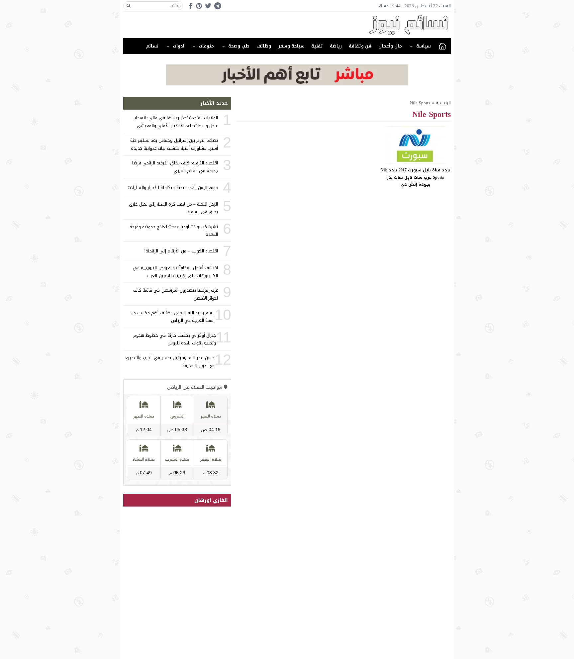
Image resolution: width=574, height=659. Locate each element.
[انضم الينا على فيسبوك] (190, 6)
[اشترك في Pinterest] (199, 6)
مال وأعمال (390, 46)
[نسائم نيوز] (287, 25)
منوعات (206, 46)
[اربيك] (287, 84)
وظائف (263, 46)
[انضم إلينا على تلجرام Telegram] (217, 6)
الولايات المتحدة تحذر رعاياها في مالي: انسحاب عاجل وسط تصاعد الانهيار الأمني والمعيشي (175, 122)
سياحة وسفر (291, 46)
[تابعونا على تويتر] (208, 6)
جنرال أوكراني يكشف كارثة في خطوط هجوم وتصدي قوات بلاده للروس (174, 339)
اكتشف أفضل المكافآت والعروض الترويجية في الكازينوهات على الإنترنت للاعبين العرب (175, 271)
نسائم (152, 46)
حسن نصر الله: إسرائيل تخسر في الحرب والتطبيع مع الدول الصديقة (170, 361)
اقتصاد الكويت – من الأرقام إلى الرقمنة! (181, 251)
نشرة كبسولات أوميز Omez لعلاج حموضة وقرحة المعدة (174, 230)
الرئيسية (442, 46)
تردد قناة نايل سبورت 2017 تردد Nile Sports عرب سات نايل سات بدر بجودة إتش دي (415, 177)
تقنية (317, 46)
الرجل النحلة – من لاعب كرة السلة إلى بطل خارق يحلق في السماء (173, 208)
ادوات (178, 46)
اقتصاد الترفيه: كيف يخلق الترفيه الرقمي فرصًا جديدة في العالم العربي (175, 167)
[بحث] (128, 5)
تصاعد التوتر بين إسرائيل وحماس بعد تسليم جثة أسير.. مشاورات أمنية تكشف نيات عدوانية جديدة (174, 144)
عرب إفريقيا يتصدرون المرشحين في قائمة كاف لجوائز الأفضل (175, 294)
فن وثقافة (360, 46)
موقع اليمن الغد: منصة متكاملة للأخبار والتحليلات (173, 187)
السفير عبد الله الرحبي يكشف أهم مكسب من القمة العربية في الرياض (173, 317)
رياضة (336, 46)
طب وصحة (238, 46)
